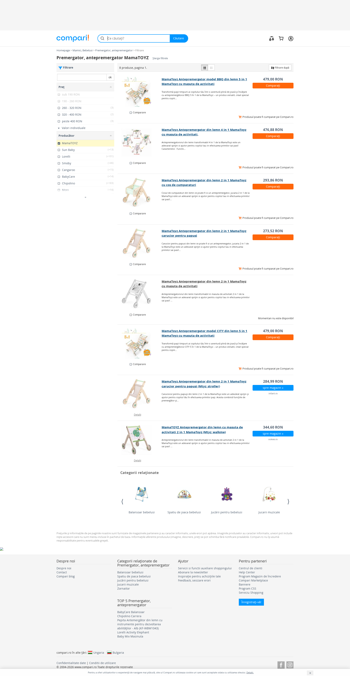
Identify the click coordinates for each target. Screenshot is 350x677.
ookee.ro (273, 439)
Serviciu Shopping (251, 592)
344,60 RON (273, 427)
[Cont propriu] (290, 38)
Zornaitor (123, 588)
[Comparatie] (271, 38)
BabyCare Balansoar (131, 612)
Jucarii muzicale (269, 512)
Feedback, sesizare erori (194, 580)
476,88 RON (273, 129)
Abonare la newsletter (193, 572)
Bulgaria (118, 652)
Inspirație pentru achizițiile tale (199, 576)
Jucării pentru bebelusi (226, 512)
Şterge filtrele (160, 58)
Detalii (137, 414)
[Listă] (204, 67)
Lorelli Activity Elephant (133, 632)
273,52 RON (273, 231)
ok (110, 77)
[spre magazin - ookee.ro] (140, 440)
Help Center (247, 572)
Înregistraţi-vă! (251, 602)
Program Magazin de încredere (260, 576)
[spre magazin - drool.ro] (140, 92)
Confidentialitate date (71, 663)
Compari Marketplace (253, 580)
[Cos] (281, 38)
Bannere (244, 584)
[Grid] (211, 67)
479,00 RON (273, 79)
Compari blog (66, 576)
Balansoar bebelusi (142, 512)
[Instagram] (289, 664)
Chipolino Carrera (129, 616)
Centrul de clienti (250, 568)
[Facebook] (281, 664)
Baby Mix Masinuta (130, 636)
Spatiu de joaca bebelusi (184, 512)
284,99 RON (273, 381)
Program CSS (247, 588)
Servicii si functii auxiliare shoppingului (205, 568)
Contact (62, 572)
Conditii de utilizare (102, 663)
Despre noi (64, 568)
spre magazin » (273, 388)
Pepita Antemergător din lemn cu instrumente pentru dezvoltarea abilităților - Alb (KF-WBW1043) (139, 624)
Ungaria (98, 652)
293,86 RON (273, 180)
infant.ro (273, 393)
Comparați (273, 85)
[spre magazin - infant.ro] (140, 394)
